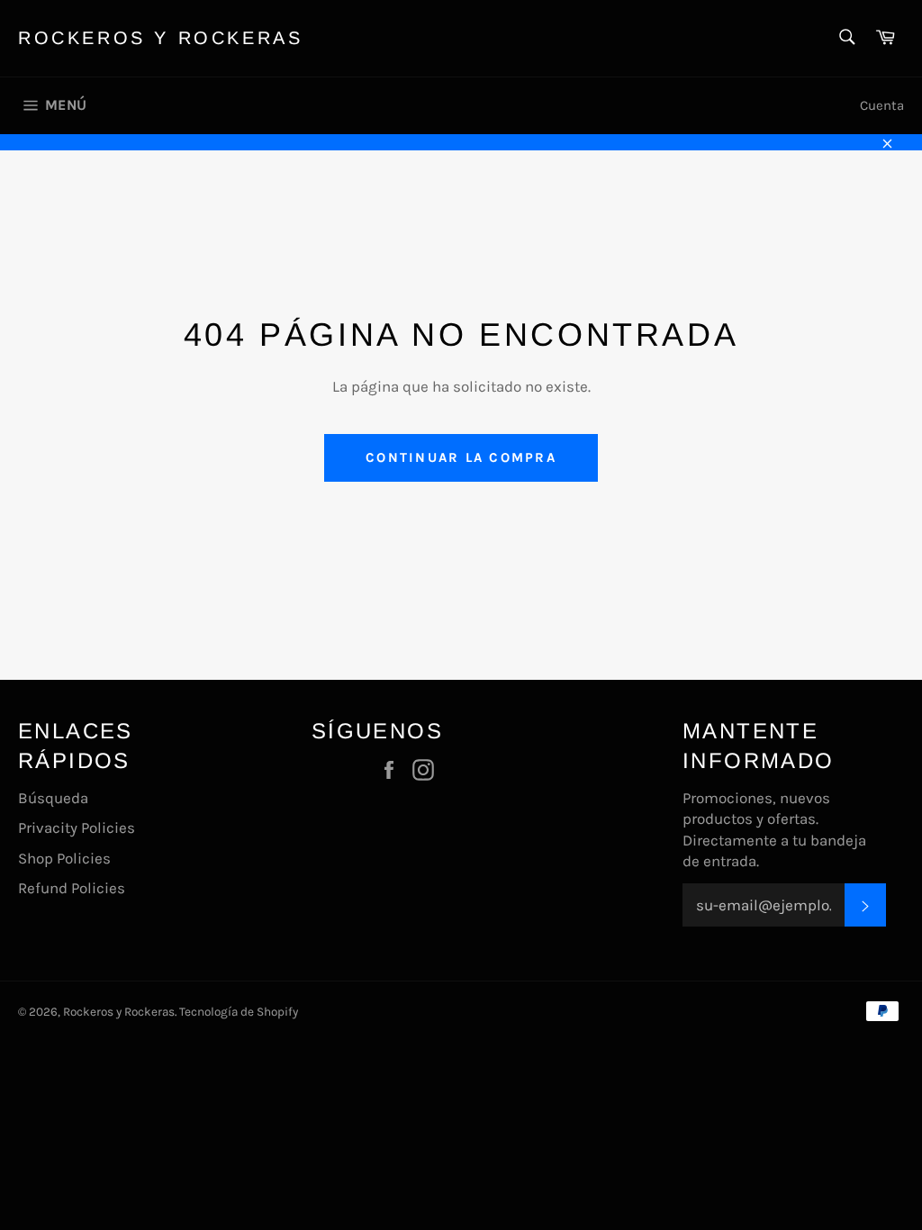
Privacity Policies (76, 827)
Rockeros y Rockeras (160, 38)
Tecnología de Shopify (238, 1011)
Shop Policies (64, 858)
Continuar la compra (461, 457)
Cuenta (882, 105)
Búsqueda (53, 798)
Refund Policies (71, 888)
